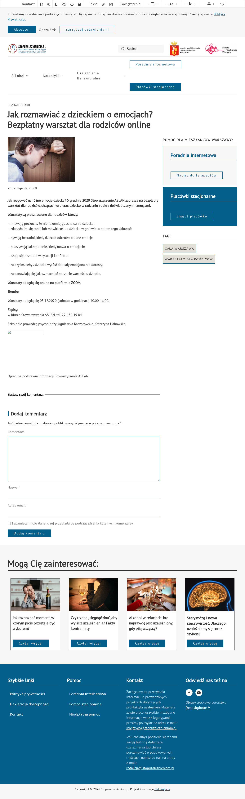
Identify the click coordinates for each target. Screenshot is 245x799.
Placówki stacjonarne (155, 87)
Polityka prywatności (27, 694)
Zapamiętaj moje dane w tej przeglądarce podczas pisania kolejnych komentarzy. (72, 523)
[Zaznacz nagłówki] (111, 4)
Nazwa (14, 487)
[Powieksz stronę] (157, 3)
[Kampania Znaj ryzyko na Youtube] (198, 692)
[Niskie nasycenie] (72, 4)
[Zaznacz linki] (103, 4)
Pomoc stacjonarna (85, 704)
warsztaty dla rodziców (189, 259)
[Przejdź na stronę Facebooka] (189, 692)
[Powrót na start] (27, 49)
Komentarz (16, 432)
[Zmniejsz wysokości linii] (186, 3)
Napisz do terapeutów (197, 175)
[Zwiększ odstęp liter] (213, 3)
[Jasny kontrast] (64, 4)
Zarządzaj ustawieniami (87, 29)
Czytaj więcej (31, 643)
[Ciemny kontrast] (56, 4)
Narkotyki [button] (51, 76)
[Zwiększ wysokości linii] (195, 3)
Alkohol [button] (17, 76)
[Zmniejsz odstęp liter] (204, 3)
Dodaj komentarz (29, 533)
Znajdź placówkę (191, 216)
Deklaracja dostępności (29, 704)
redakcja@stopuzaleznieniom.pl (150, 768)
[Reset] (222, 4)
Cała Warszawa (179, 248)
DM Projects (162, 789)
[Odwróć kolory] (41, 4)
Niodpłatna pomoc (84, 714)
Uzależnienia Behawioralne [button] (88, 75)
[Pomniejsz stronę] (148, 3)
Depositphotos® (198, 707)
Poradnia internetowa (155, 64)
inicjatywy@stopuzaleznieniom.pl (151, 728)
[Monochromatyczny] (49, 4)
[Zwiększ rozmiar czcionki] (176, 3)
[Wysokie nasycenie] (79, 4)
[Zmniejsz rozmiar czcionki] (167, 3)
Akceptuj (22, 29)
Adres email (18, 505)
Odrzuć (45, 30)
